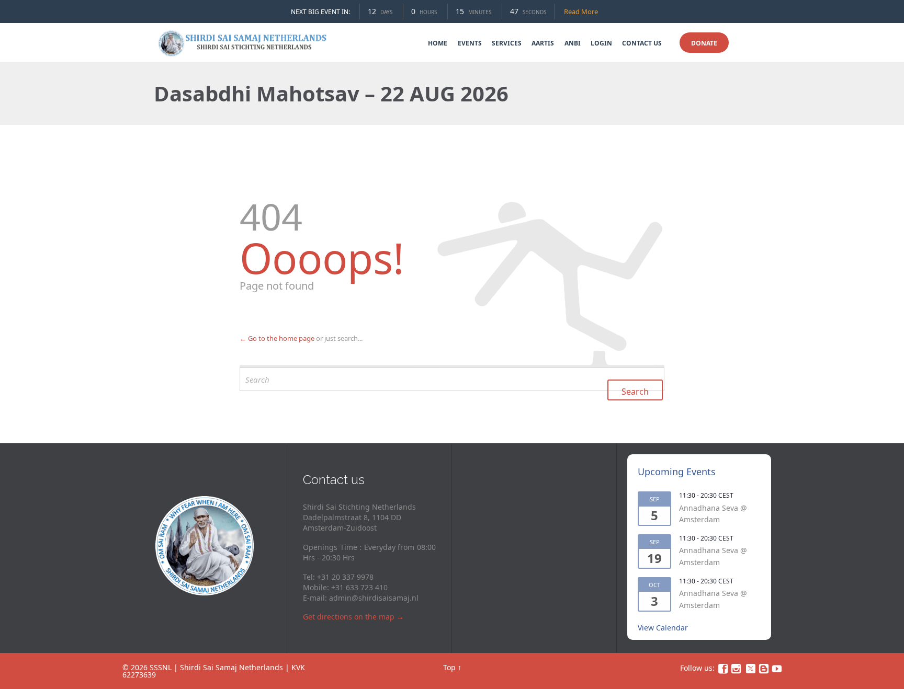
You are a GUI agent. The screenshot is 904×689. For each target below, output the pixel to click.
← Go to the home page (277, 338)
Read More (581, 11)
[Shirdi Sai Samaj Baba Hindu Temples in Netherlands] (244, 42)
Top (449, 667)
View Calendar (663, 628)
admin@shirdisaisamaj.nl (374, 598)
